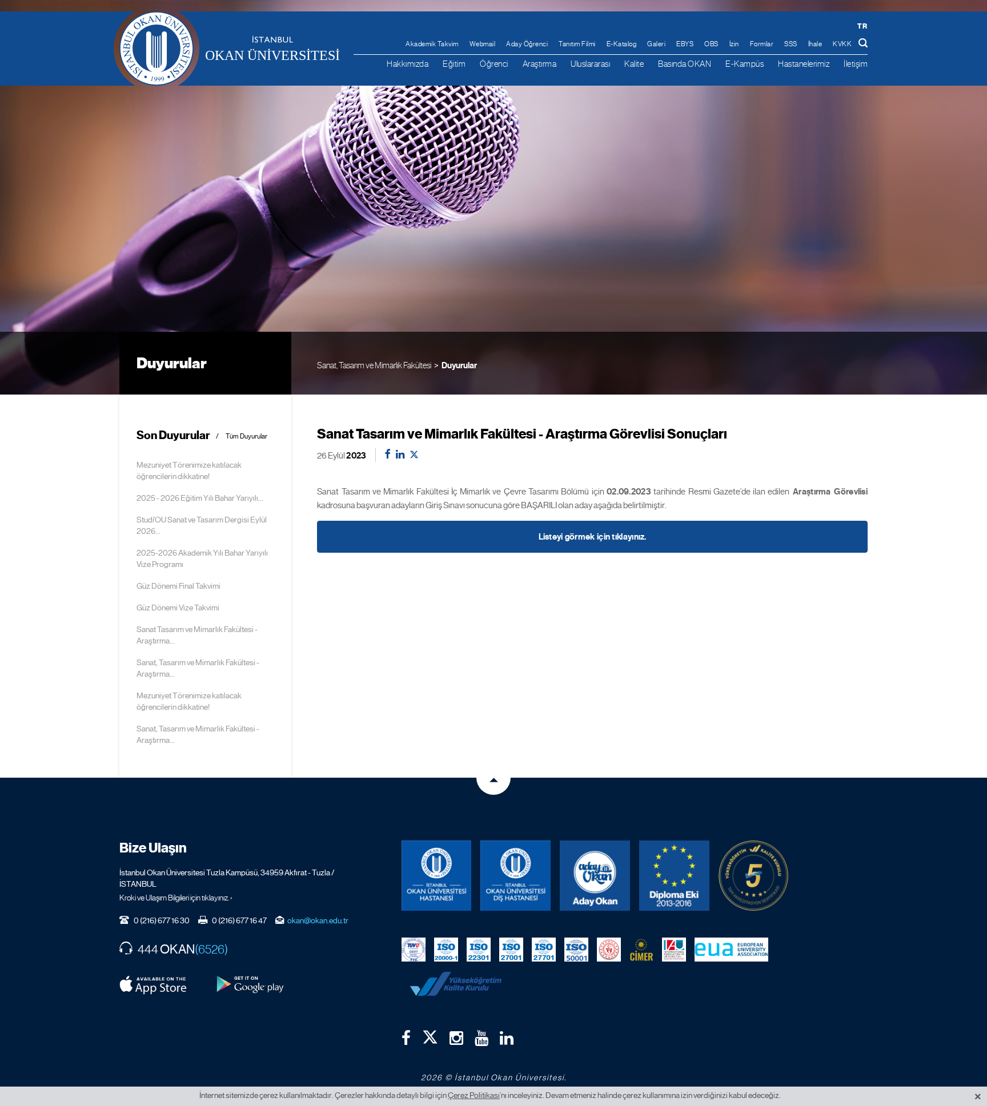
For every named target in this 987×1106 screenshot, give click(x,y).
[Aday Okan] (595, 875)
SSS (790, 44)
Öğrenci (494, 64)
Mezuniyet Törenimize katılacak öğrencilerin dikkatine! (189, 470)
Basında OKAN (684, 64)
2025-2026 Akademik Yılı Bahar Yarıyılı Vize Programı (202, 558)
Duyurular (459, 365)
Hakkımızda (407, 64)
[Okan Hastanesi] (437, 875)
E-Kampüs (744, 64)
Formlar (762, 44)
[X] (430, 1034)
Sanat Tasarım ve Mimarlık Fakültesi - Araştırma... (197, 635)
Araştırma (540, 64)
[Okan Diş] (515, 875)
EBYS (684, 44)
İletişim (856, 64)
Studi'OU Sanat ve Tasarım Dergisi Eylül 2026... (202, 525)
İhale (815, 44)
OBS (711, 44)
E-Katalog (622, 44)
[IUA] (674, 949)
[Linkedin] (506, 1038)
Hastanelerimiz (803, 64)
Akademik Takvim (432, 44)
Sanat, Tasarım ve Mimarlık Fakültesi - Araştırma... (198, 668)
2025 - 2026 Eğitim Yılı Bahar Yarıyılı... (200, 497)
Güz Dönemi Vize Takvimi (178, 607)
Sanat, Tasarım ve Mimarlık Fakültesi (374, 365)
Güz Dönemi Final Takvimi (178, 585)
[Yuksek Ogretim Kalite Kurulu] (754, 875)
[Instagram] (456, 1038)
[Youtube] (481, 1038)
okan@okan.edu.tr (317, 920)
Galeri (656, 44)
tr (862, 26)
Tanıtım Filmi (577, 44)
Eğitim (454, 64)
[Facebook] (406, 1038)
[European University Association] (732, 949)
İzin (734, 44)
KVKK (842, 44)
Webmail (483, 44)
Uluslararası (590, 64)
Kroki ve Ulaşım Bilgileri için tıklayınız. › (175, 897)
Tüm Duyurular (246, 436)
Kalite (634, 64)
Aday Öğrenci (527, 44)
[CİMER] (641, 949)
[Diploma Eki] (674, 875)
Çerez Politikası (474, 1095)
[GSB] (609, 949)
